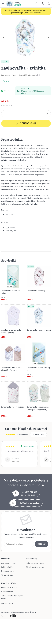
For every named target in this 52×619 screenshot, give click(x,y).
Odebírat (41, 544)
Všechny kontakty (7, 603)
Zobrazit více (38, 434)
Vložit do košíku (28, 123)
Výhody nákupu (7, 574)
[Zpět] (3, 37)
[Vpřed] (48, 37)
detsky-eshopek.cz (12, 612)
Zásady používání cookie (35, 567)
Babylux (38, 75)
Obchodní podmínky (8, 563)
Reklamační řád (7, 567)
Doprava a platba (7, 571)
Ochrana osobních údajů (35, 563)
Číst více (6, 81)
